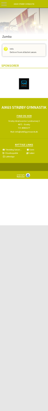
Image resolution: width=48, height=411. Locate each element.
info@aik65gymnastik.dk (26, 131)
